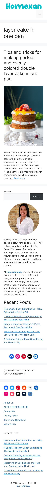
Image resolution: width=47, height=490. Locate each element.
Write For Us (10, 424)
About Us (8, 402)
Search (7, 191)
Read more (19, 178)
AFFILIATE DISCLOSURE (16, 407)
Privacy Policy (11, 415)
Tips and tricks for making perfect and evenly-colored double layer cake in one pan (22, 65)
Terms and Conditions (15, 420)
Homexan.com (14, 272)
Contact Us (10, 411)
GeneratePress (23, 486)
